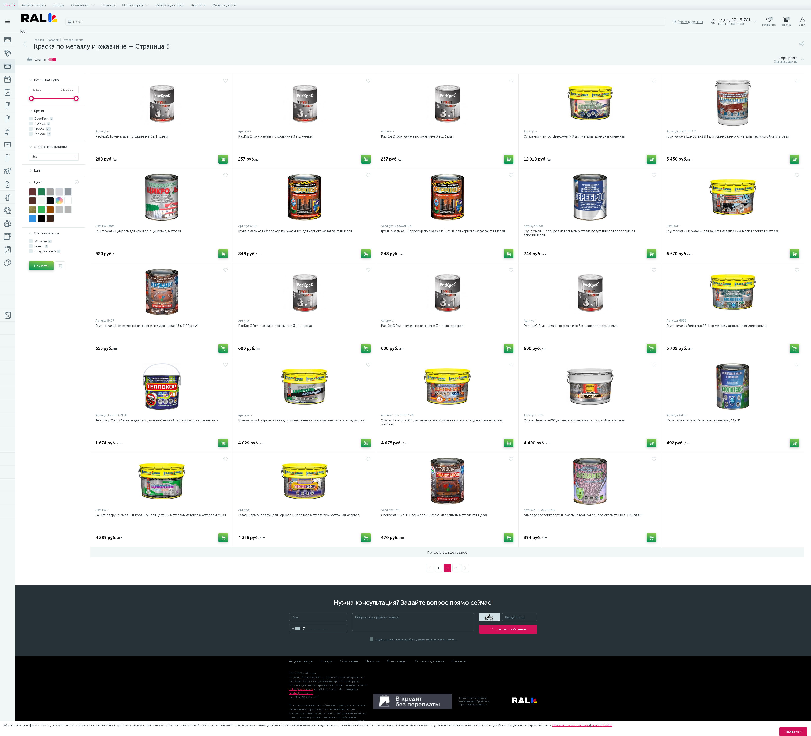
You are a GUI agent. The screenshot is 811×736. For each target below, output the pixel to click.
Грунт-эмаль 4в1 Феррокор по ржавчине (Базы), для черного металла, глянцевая (443, 231)
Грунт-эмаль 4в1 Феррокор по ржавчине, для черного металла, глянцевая (295, 231)
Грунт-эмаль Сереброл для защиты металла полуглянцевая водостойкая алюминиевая (579, 233)
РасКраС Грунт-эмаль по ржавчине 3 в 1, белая (417, 136)
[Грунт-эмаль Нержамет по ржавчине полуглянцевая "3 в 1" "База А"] (161, 292)
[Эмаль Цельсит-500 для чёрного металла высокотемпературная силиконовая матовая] (447, 386)
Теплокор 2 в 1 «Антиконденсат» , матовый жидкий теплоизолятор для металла (156, 420)
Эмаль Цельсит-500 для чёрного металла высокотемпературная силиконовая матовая (442, 422)
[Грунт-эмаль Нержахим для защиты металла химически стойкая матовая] (733, 197)
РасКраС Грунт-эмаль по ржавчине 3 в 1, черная (275, 326)
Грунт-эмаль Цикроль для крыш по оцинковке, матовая (138, 231)
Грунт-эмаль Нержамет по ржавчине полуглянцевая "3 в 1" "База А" (146, 326)
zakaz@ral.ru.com (301, 689)
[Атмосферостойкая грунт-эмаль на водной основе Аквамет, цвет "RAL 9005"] (590, 481)
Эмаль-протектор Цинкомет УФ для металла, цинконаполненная (574, 136)
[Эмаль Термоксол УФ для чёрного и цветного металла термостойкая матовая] (304, 481)
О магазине (80, 5)
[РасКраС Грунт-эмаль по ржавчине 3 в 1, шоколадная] (447, 292)
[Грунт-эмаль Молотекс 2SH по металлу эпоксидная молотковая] (733, 292)
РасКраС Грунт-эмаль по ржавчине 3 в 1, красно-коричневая (571, 326)
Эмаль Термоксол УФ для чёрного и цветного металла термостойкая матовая (298, 515)
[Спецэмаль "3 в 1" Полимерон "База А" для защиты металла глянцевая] (447, 481)
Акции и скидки (34, 5)
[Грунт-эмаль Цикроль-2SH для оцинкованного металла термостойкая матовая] (733, 102)
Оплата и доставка (169, 5)
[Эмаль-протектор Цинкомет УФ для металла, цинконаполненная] (590, 102)
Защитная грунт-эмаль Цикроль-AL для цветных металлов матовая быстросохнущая (160, 515)
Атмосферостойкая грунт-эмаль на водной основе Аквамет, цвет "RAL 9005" (583, 515)
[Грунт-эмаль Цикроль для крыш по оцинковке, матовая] (161, 197)
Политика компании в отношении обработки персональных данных (473, 701)
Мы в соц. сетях (224, 5)
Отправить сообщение (508, 629)
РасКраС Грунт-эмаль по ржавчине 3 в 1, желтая (275, 136)
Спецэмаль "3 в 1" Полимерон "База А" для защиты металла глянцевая (434, 515)
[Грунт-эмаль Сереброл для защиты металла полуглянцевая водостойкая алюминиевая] (590, 197)
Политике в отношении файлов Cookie (582, 725)
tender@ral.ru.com (301, 693)
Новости (109, 5)
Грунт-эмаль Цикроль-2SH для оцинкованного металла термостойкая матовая (728, 136)
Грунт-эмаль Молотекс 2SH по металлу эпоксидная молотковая (716, 326)
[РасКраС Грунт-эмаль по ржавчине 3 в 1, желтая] (304, 102)
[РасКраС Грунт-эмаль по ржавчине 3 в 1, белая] (447, 102)
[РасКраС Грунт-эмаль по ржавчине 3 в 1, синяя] (161, 102)
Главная (9, 5)
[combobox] (297, 628)
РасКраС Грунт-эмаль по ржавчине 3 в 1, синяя (131, 136)
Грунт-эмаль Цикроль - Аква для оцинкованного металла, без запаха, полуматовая (302, 420)
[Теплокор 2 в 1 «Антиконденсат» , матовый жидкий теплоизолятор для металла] (161, 386)
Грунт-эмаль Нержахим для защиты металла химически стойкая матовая (723, 231)
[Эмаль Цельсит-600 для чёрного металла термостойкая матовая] (590, 386)
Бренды (58, 5)
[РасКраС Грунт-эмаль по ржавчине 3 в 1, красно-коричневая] (590, 292)
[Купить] (223, 159)
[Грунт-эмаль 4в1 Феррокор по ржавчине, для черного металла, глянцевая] (304, 197)
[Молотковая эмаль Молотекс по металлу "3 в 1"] (733, 386)
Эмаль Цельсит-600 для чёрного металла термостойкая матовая (574, 420)
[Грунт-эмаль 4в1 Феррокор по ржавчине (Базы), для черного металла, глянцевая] (447, 197)
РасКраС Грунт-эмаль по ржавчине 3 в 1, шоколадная (422, 326)
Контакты (198, 5)
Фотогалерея (132, 5)
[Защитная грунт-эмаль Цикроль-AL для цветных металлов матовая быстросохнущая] (161, 481)
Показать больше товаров (447, 553)
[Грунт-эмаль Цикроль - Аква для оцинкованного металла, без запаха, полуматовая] (304, 386)
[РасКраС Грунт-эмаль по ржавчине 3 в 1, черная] (304, 292)
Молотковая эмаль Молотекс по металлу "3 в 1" (703, 420)
